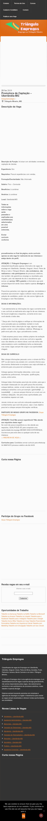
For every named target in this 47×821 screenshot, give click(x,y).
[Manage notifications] (41, 815)
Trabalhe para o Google (35, 618)
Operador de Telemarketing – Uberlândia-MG (19, 735)
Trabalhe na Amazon (8, 616)
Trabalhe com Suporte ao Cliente (21, 623)
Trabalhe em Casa (23, 621)
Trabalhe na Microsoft (37, 614)
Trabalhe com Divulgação (17, 625)
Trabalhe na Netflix (23, 614)
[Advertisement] (23, 63)
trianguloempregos (8, 99)
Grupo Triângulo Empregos (10, 520)
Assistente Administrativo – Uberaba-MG (17, 720)
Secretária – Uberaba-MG (12, 742)
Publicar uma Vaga (10, 16)
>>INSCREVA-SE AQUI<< (11, 437)
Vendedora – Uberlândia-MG (14, 716)
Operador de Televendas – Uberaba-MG (17, 727)
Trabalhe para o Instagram (17, 618)
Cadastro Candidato (10, 10)
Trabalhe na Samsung (8, 614)
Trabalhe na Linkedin (23, 616)
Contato (6, 3)
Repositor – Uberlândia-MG (13, 738)
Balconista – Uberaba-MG (13, 724)
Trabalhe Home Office (8, 621)
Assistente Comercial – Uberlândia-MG (17, 749)
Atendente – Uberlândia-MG (13, 731)
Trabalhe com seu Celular (35, 625)
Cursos (32, 3)
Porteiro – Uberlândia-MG (12, 746)
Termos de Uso (19, 3)
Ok (23, 816)
